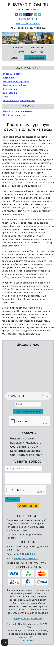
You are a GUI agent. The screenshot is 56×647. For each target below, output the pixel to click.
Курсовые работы (12, 73)
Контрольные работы (14, 85)
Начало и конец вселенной (17, 111)
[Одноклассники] (20, 14)
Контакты (37, 47)
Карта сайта (28, 640)
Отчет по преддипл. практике (19, 100)
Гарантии (37, 52)
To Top (4, 642)
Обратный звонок (28, 505)
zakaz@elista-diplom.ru (26, 558)
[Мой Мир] (24, 14)
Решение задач (11, 89)
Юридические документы (28, 618)
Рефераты (8, 77)
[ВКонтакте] (16, 14)
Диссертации (10, 92)
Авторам (18, 52)
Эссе (5, 96)
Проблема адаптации (14, 115)
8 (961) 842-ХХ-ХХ (28, 19)
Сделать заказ (35, 57)
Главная (18, 47)
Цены (14, 57)
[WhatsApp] (35, 14)
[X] (28, 14)
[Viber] (31, 14)
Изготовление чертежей (16, 81)
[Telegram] (39, 14)
